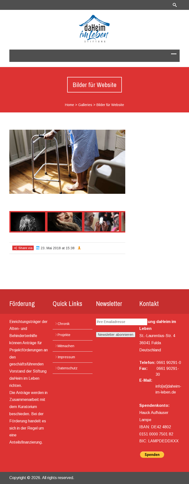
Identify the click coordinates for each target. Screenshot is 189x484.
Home (69, 105)
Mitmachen (66, 346)
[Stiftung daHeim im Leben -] (94, 28)
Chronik (64, 324)
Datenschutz (68, 368)
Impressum (66, 357)
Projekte (64, 335)
